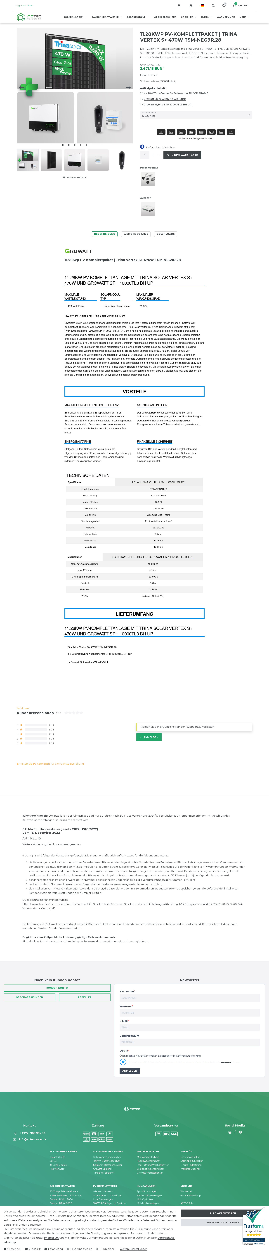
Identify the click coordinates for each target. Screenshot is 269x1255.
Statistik (36, 1249)
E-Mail (124, 1021)
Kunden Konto (57, 987)
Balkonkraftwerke (106, 17)
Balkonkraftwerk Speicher (107, 1157)
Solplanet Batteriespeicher (107, 1165)
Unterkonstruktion (190, 1157)
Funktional (108, 1249)
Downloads (166, 234)
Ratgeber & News (24, 5)
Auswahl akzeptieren (222, 1222)
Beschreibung (104, 234)
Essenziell (15, 1249)
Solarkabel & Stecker (191, 1161)
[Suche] (213, 5)
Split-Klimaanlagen (147, 1191)
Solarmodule (136, 17)
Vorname (126, 1006)
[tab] (104, 234)
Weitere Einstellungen (133, 1249)
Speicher (187, 17)
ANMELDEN (129, 1070)
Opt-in (124, 1050)
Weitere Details (136, 234)
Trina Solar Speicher (103, 1172)
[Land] (202, 6)
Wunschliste (77, 177)
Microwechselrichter (148, 1157)
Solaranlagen (74, 17)
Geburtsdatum (129, 1035)
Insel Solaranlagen (103, 1199)
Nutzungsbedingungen (226, 1061)
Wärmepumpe (226, 17)
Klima (205, 17)
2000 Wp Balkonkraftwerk (64, 1191)
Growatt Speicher (102, 1168)
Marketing (56, 1249)
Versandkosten (167, 81)
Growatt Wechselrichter (150, 1172)
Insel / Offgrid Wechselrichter (153, 1165)
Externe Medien (82, 1249)
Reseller (85, 997)
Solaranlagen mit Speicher (107, 1195)
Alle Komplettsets (103, 1191)
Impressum (51, 1237)
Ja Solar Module (58, 1165)
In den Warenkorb (184, 155)
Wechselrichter (165, 17)
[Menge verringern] (159, 155)
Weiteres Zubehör (190, 1168)
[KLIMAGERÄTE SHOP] (240, 1132)
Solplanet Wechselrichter (150, 1168)
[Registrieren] (191, 5)
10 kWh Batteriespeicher (106, 1161)
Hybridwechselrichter (148, 1161)
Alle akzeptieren (223, 1213)
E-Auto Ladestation (191, 1165)
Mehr (243, 17)
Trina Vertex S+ (58, 1157)
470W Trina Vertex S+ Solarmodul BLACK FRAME (177, 93)
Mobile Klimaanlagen (148, 1203)
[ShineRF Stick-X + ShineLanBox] (148, 209)
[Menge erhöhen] (153, 155)
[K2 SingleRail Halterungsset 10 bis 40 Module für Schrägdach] (148, 179)
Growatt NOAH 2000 (61, 1199)
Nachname (127, 991)
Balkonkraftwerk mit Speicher (66, 1195)
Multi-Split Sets (145, 1199)
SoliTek (53, 1161)
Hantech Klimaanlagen (149, 1195)
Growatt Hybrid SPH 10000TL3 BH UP (168, 104)
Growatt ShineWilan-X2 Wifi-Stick (165, 98)
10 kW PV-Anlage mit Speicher (110, 1203)
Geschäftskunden (29, 997)
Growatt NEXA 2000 (61, 1203)
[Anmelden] (179, 5)
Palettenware (57, 1168)
